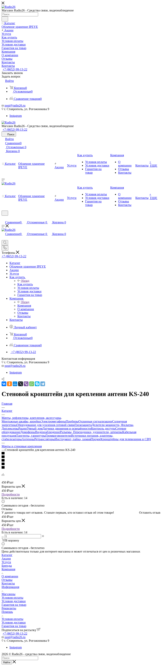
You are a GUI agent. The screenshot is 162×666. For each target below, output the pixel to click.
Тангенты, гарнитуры (31, 435)
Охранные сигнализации (95, 421)
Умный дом (34, 428)
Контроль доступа (103, 428)
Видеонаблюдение (47, 432)
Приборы (72, 421)
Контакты (8, 583)
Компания (24, 305)
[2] (81, 457)
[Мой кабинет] (3, 218)
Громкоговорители (58, 435)
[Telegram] (42, 383)
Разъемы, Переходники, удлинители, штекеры (91, 432)
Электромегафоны (53, 421)
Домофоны (27, 432)
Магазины (8, 594)
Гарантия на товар (14, 604)
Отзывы (7, 580)
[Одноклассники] (9, 383)
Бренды (7, 565)
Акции (6, 558)
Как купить (25, 284)
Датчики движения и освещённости (66, 428)
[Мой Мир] (15, 383)
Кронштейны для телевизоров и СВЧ (126, 439)
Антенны (28, 439)
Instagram (15, 115)
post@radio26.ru (15, 105)
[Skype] (37, 383)
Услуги (6, 562)
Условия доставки (14, 601)
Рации (22, 428)
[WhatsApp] (31, 383)
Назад (25, 280)
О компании (10, 576)
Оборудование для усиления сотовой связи (46, 425)
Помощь (7, 612)
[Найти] (5, 19)
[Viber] (26, 383)
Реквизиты (9, 608)
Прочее (96, 439)
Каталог (7, 555)
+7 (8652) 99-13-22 (15, 69)
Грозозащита (83, 425)
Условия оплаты (12, 597)
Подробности (11, 494)
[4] (81, 464)
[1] (81, 453)
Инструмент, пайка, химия (73, 439)
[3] (81, 460)
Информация (10, 587)
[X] (20, 383)
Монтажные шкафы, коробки (21, 421)
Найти (6, 662)
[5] (81, 467)
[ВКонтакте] (4, 383)
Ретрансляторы (44, 439)
